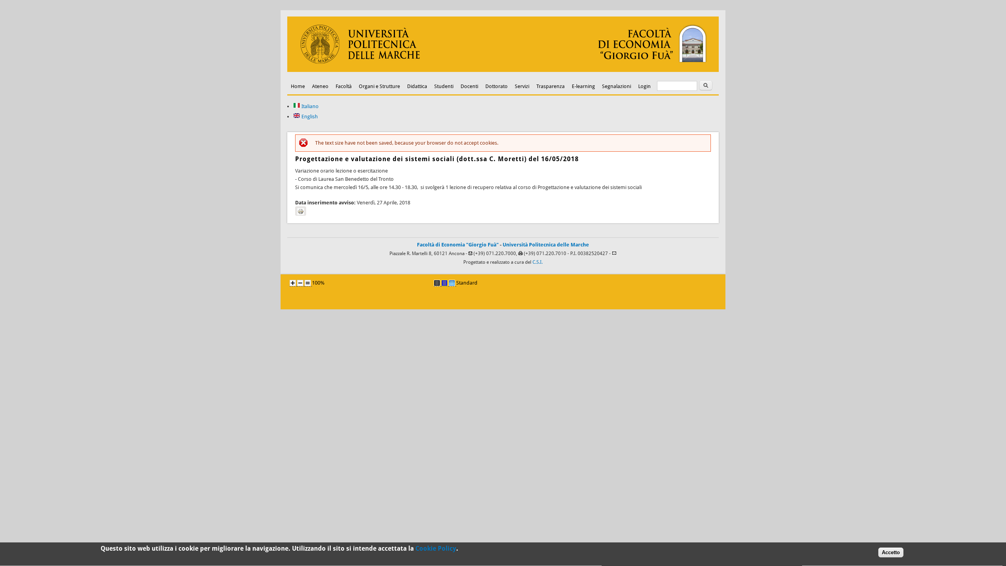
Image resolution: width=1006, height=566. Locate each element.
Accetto (891, 552)
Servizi (522, 86)
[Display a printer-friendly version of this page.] (300, 211)
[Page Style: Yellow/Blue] (444, 283)
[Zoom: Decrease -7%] (300, 283)
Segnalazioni (616, 86)
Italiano (309, 106)
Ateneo (320, 86)
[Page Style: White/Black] (437, 283)
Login (644, 86)
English (309, 116)
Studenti (443, 86)
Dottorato (496, 86)
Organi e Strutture (379, 86)
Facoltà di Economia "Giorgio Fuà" (458, 245)
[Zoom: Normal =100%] (308, 283)
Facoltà (344, 86)
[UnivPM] (503, 70)
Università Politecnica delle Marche (546, 245)
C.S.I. (537, 262)
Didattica (417, 86)
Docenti (469, 86)
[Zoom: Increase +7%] (293, 283)
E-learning (583, 86)
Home (298, 86)
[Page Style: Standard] (452, 283)
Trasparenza (550, 86)
